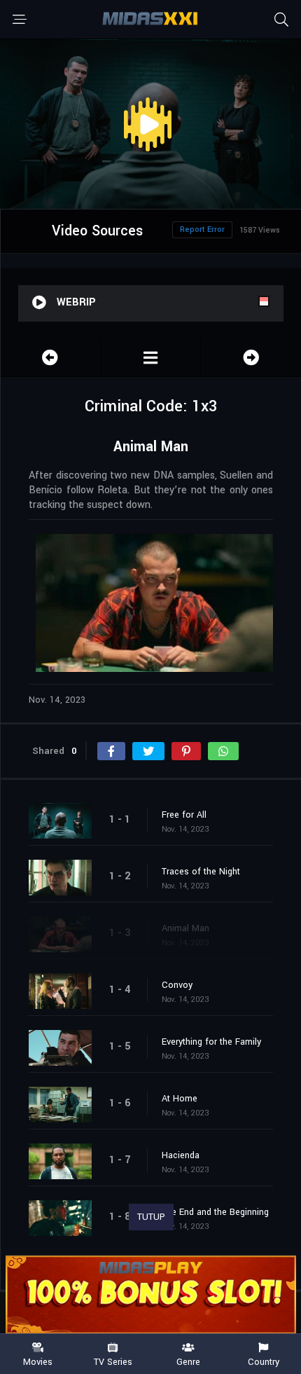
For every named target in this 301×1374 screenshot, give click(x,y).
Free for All (184, 815)
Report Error (202, 229)
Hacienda (181, 1155)
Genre (188, 1361)
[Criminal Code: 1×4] (251, 357)
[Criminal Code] (150, 357)
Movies (37, 1361)
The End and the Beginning (215, 1212)
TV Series (113, 1361)
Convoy (177, 985)
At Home (179, 1098)
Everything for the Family (211, 1042)
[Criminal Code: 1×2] (50, 357)
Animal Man (185, 928)
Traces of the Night (201, 871)
